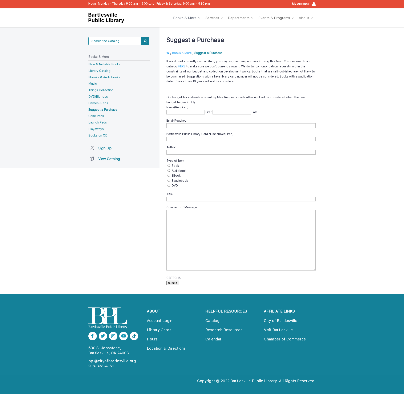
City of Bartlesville (280, 320)
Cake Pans (96, 116)
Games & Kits (98, 103)
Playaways (96, 129)
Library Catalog (99, 71)
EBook (176, 175)
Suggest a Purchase (102, 110)
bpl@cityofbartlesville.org (112, 361)
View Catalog (109, 159)
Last (255, 112)
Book (175, 165)
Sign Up (105, 148)
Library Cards (159, 330)
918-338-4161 (101, 366)
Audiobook (179, 170)
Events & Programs (274, 18)
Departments (239, 18)
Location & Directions (166, 348)
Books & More (185, 18)
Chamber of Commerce (285, 339)
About (304, 18)
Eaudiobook (180, 180)
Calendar (213, 339)
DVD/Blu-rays (98, 96)
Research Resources (223, 330)
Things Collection (100, 90)
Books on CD (98, 135)
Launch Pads (97, 122)
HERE (181, 66)
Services (212, 18)
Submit (172, 283)
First (209, 112)
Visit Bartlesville (278, 330)
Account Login (159, 320)
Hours (152, 339)
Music (92, 83)
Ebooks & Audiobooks (104, 77)
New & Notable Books (104, 64)
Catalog (212, 320)
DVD (175, 185)
